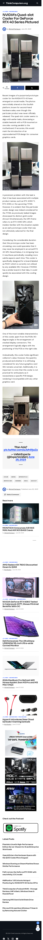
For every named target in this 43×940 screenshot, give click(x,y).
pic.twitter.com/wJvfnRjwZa (21, 449)
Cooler (6, 477)
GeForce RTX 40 (23, 477)
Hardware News (13, 11)
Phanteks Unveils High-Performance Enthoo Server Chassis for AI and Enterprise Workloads (21, 846)
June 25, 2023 (25, 458)
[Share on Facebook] (17, 88)
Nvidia (26, 480)
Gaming (13, 477)
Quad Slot (34, 480)
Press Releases (22, 717)
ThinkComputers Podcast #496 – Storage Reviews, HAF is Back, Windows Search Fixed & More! (20, 891)
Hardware (18, 480)
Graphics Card (8, 480)
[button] (4, 3)
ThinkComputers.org (17, 3)
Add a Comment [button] (13, 494)
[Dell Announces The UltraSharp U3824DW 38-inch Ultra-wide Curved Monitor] (21, 626)
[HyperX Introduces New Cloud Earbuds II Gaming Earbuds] (21, 705)
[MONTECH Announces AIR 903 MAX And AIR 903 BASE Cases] (21, 513)
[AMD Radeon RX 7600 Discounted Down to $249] (21, 550)
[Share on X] (32, 88)
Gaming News (12, 599)
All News (5, 11)
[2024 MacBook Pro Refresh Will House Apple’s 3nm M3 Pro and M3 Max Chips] (21, 666)
